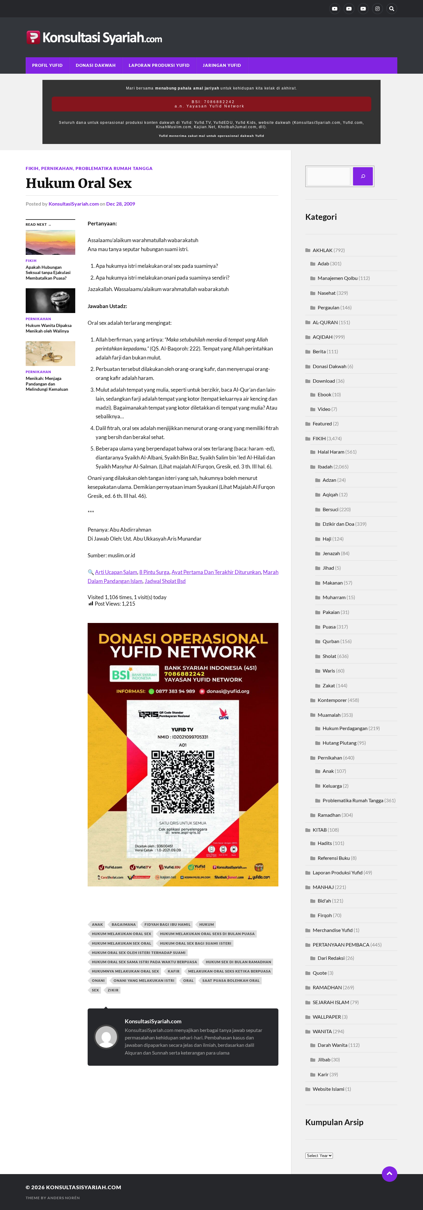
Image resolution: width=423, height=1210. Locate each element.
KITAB (320, 830)
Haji (327, 539)
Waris (329, 670)
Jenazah (331, 553)
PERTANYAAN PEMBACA (341, 944)
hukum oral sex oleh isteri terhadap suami (139, 953)
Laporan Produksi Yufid (159, 65)
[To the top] (389, 1174)
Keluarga (332, 786)
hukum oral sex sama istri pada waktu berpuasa (144, 962)
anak (97, 924)
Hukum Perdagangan (345, 728)
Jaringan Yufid (222, 65)
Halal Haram (331, 452)
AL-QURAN (325, 322)
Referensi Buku (334, 858)
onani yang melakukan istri (144, 980)
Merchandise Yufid (333, 930)
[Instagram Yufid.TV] (377, 8)
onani (98, 980)
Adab (323, 263)
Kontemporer (332, 700)
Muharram (334, 597)
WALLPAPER (327, 1017)
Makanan (333, 582)
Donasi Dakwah (96, 65)
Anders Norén (63, 1197)
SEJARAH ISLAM (331, 1002)
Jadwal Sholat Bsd (165, 581)
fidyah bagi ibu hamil (168, 924)
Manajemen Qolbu (338, 278)
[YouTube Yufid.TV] (334, 8)
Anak (328, 771)
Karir (323, 1074)
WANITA (322, 1031)
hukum (206, 924)
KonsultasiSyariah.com (74, 204)
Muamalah (329, 715)
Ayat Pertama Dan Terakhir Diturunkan (216, 572)
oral (188, 980)
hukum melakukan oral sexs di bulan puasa (207, 934)
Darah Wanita (332, 1045)
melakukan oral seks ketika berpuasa (229, 971)
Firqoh (325, 915)
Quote (320, 973)
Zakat (329, 685)
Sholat (329, 656)
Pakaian (331, 612)
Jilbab (324, 1059)
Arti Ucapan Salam (116, 572)
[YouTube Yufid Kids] (363, 8)
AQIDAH (323, 337)
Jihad (328, 568)
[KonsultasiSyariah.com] (211, 37)
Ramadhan (329, 815)
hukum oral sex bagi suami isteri (196, 943)
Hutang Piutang (339, 743)
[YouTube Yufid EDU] (349, 8)
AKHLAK (323, 250)
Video (324, 409)
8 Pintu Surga (154, 572)
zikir (113, 990)
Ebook (324, 394)
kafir (174, 971)
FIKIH (32, 168)
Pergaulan (328, 307)
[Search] (391, 8)
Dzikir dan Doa (338, 524)
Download (324, 381)
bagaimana (124, 924)
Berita (319, 351)
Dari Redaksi (331, 958)
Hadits (325, 843)
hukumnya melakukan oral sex (125, 971)
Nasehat (327, 293)
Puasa (329, 626)
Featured (322, 423)
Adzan (329, 480)
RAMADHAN (327, 987)
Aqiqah (330, 494)
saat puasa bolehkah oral (231, 980)
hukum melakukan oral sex (121, 934)
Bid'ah (324, 900)
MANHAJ (323, 887)
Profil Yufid (47, 65)
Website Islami (328, 1089)
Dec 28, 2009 (120, 204)
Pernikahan (57, 168)
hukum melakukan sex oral (121, 943)
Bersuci (330, 509)
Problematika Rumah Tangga (114, 168)
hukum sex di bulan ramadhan (238, 962)
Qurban (331, 641)
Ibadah (325, 466)
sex (95, 990)
